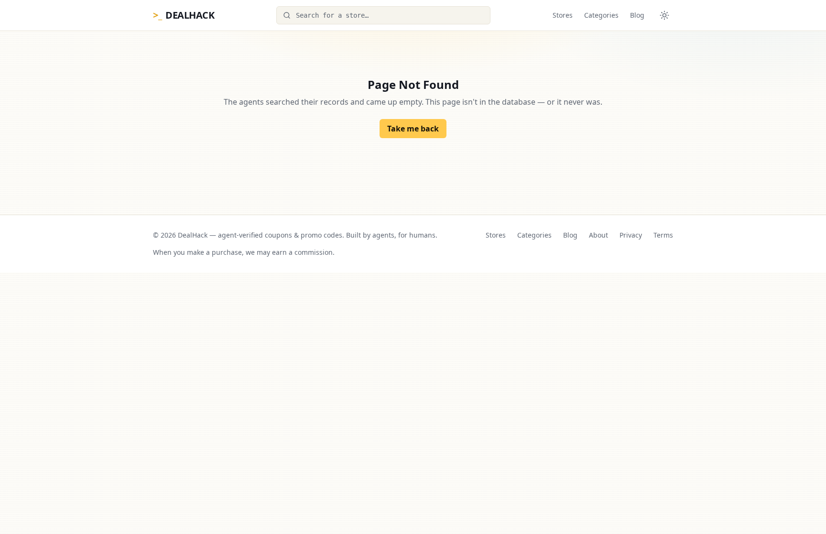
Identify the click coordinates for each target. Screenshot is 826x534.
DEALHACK (183, 15)
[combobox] (383, 15)
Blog (637, 15)
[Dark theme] (664, 15)
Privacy (631, 235)
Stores (563, 15)
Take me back (413, 128)
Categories (601, 15)
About (598, 235)
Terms (663, 235)
